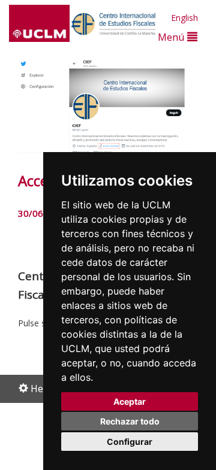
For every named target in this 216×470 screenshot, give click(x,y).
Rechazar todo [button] (130, 421)
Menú (172, 37)
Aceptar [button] (129, 401)
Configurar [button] (129, 441)
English (184, 17)
